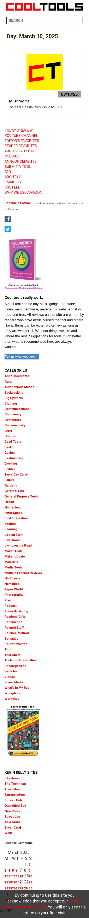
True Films (12, 789)
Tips (8, 649)
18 (10, 882)
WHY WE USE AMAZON (23, 192)
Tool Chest (12, 655)
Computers (13, 420)
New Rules (12, 811)
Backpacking (14, 392)
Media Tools (13, 567)
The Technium (15, 784)
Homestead (13, 507)
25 (10, 888)
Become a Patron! (18, 203)
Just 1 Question (16, 518)
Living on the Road (18, 545)
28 (21, 888)
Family (9, 480)
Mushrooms (19, 101)
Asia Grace (13, 822)
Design (10, 452)
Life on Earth (14, 535)
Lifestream (12, 778)
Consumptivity (15, 425)
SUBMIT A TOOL (18, 167)
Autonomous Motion (19, 387)
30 (30, 888)
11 (10, 876)
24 (6, 888)
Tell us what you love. (20, 356)
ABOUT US (13, 177)
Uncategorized (15, 666)
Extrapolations (15, 795)
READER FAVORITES (21, 146)
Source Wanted (16, 644)
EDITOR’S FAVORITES (22, 141)
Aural (8, 381)
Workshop (12, 699)
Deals (9, 447)
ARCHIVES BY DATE (21, 151)
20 (17, 882)
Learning (11, 529)
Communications (17, 409)
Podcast (11, 606)
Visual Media (14, 682)
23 (30, 882)
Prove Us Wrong (16, 611)
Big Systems (14, 398)
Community (13, 414)
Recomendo (13, 622)
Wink (8, 833)
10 (6, 876)
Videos (10, 677)
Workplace (12, 693)
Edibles (10, 469)
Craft (8, 431)
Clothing (11, 403)
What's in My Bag (17, 688)
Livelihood (12, 540)
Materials (11, 562)
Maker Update (15, 556)
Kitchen (10, 524)
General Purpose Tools (21, 496)
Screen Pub (13, 800)
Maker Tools (14, 551)
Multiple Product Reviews (23, 573)
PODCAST (13, 156)
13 (17, 876)
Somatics (11, 638)
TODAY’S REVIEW (19, 130)
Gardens (11, 485)
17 (6, 882)
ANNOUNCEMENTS (21, 161)
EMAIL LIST (14, 182)
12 (14, 876)
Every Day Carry (16, 474)
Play (8, 600)
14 (21, 876)
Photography (14, 595)
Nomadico (12, 584)
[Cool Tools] (44, 7)
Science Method (17, 633)
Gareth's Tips (14, 491)
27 (17, 888)
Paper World (14, 589)
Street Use (12, 816)
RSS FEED (12, 187)
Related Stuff (14, 628)
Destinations (14, 458)
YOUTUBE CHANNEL (21, 135)
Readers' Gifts (15, 617)
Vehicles (11, 671)
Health (9, 502)
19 (14, 882)
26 (14, 888)
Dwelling (11, 463)
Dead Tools (13, 441)
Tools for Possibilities (20, 660)
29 (26, 888)
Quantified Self (15, 805)
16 (30, 876)
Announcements (17, 376)
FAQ (8, 172)
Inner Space (13, 513)
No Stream (12, 578)
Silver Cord (13, 827)
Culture (10, 436)
